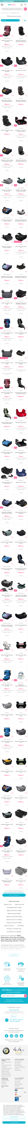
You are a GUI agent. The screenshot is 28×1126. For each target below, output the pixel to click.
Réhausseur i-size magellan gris (7, 715)
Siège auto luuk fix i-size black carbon (7, 483)
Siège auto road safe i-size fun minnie (7, 393)
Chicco (11, 937)
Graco (3, 939)
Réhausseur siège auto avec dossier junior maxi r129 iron (21, 101)
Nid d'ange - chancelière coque (14, 928)
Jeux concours (17, 1082)
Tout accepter (14, 1122)
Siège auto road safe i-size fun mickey (7, 333)
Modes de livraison (5, 1071)
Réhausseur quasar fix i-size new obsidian (7, 247)
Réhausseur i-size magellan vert (7, 543)
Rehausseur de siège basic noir (21, 626)
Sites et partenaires (5, 1080)
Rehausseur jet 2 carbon (21, 70)
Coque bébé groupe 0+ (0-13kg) (14, 907)
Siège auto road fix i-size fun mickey (7, 851)
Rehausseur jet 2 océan (21, 482)
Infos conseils (17, 1081)
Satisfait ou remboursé (6, 1076)
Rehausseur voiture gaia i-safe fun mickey (7, 220)
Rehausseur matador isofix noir (21, 742)
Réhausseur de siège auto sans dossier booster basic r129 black (21, 277)
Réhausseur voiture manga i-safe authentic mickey (7, 161)
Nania (3, 941)
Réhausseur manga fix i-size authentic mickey (7, 101)
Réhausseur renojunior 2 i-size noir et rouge (21, 131)
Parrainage (17, 1085)
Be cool (16, 937)
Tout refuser (14, 1120)
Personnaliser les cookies (6, 1068)
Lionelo (14, 939)
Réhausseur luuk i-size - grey (21, 881)
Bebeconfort (5, 937)
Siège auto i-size (8, 904)
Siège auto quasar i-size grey (7, 303)
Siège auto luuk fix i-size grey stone (7, 596)
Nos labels (4, 1082)
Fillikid (22, 937)
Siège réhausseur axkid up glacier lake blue (21, 569)
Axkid (19, 935)
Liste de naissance (18, 1079)
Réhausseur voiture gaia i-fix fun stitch (7, 569)
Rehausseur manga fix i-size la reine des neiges (7, 513)
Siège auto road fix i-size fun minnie (7, 41)
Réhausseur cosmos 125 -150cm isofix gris (7, 881)
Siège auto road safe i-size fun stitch (7, 742)
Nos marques (17, 1064)
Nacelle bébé (21, 925)
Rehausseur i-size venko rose (21, 655)
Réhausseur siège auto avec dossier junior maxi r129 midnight (21, 41)
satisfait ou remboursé (7, 984)
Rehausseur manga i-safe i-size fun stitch (7, 453)
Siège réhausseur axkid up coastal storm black (21, 393)
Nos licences (4, 1083)
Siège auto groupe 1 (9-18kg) (14, 913)
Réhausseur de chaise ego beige (7, 655)
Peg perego (9, 941)
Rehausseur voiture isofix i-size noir (21, 543)
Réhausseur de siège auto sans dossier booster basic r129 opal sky (21, 221)
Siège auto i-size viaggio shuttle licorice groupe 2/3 (21, 596)
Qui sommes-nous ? (19, 1060)
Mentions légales (18, 1065)
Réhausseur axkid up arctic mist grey (21, 333)
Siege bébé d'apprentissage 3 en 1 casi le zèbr (21, 685)
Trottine (21, 941)
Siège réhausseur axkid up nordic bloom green (7, 423)
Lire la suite (14, 955)
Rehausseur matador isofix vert (7, 825)
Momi (23, 939)
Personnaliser (14, 1117)
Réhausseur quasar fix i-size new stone (7, 190)
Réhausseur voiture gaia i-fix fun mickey (7, 798)
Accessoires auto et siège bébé (14, 931)
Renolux (16, 941)
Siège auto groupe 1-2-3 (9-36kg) (14, 919)
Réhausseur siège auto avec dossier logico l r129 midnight (21, 161)
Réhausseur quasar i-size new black (7, 71)
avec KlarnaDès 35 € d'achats (21, 970)
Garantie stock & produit (6, 1074)
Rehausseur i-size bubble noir (21, 247)
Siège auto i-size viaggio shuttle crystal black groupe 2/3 (21, 191)
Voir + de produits (14, 895)
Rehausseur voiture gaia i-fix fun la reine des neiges (7, 626)
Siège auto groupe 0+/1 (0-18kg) (14, 910)
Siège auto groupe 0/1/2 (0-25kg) (14, 916)
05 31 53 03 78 (21, 985)
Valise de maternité (18, 1084)
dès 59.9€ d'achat (7, 969)
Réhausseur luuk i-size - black (21, 825)
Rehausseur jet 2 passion (20, 422)
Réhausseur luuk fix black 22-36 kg (21, 363)
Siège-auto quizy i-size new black (7, 131)
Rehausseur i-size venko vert (21, 772)
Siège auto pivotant (19, 904)
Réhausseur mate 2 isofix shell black (21, 513)
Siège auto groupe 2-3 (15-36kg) (14, 922)
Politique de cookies (6, 1069)
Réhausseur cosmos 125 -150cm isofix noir (21, 851)
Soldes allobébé (18, 1070)
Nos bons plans (18, 1062)
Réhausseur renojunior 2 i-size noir (21, 453)
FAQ (2, 1087)
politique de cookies (19, 1114)
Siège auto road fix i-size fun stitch (7, 685)
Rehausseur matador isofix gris (21, 798)
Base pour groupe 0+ (9, 925)
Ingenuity (8, 939)
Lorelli (19, 939)
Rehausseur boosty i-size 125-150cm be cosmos (20, 303)
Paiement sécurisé (19, 1088)
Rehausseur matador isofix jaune (7, 772)
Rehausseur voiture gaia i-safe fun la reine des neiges (7, 277)
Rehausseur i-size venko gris (21, 715)
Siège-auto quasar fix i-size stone (7, 363)
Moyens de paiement (6, 1072)
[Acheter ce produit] (12, 36)
